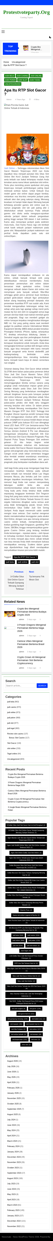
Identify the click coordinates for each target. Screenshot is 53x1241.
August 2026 (12, 1061)
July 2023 (11, 1183)
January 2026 (13, 1093)
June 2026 (11, 1072)
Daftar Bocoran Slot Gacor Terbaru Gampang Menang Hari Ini (26, 874)
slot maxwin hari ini (34, 1024)
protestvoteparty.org (26, 12)
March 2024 (12, 1141)
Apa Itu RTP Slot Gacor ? (25, 557)
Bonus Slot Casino (17, 738)
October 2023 (13, 1168)
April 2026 (11, 1082)
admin (9, 99)
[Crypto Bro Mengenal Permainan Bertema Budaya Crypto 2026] (25, 48)
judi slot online (33, 946)
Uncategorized (12, 84)
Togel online (12, 753)
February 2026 (13, 1088)
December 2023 (14, 1157)
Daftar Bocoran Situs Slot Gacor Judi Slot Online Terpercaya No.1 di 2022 (26, 866)
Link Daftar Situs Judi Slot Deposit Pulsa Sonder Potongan (26, 957)
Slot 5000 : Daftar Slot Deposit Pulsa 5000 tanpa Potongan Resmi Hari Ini (26, 1002)
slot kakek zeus (38, 1019)
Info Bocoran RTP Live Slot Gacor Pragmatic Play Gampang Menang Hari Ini (26, 929)
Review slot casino (15, 734)
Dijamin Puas (26, 910)
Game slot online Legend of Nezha (26, 915)
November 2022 (14, 1226)
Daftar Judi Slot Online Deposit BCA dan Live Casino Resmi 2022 (26, 881)
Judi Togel (26, 951)
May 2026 (11, 1077)
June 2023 (11, 1189)
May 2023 (11, 1194)
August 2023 (12, 1178)
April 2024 (11, 1135)
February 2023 (13, 1210)
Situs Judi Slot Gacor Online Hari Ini (26, 976)
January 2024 (13, 1152)
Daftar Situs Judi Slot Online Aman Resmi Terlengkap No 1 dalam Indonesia (26, 889)
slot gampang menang (17, 1019)
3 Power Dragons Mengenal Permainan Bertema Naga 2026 (31, 628)
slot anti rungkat (18, 1009)
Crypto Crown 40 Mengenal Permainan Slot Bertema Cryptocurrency (31, 660)
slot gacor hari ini (26, 1014)
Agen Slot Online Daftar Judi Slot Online (26, 853)
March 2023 (12, 1205)
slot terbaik (35, 1034)
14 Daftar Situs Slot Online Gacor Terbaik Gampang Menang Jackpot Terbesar (26, 831)
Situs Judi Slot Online (26, 981)
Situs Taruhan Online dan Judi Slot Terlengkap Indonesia (26, 995)
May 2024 (11, 1130)
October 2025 (13, 1104)
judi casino (22, 76)
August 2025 (12, 1114)
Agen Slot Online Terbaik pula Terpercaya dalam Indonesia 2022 (26, 859)
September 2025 (14, 1109)
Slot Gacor (11, 743)
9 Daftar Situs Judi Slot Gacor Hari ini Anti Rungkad (26, 825)
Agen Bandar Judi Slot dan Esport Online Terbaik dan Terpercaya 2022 (26, 839)
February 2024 (13, 1146)
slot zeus (35, 1039)
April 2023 (11, 1199)
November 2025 (14, 1098)
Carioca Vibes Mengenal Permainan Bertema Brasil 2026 (30, 644)
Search (42, 685)
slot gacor (35, 1009)
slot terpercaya (19, 1039)
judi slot (22, 80)
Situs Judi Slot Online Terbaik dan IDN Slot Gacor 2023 (26, 987)
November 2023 (14, 1162)
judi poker (10, 80)
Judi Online (9, 168)
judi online (36, 76)
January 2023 (13, 1215)
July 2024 (11, 1120)
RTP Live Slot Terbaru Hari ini (26, 963)
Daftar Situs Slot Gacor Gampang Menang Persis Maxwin (26, 904)
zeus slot (26, 1045)
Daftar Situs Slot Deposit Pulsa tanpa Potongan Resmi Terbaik (26, 896)
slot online (11, 748)
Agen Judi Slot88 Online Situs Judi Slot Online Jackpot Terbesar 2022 (26, 846)
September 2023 (14, 1173)
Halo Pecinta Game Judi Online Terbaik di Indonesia (26, 921)
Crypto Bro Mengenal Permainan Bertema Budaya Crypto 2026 (38, 48)
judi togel (35, 80)
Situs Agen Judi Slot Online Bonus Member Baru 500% (26, 970)
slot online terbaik (18, 1034)
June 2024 (11, 1125)
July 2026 (11, 1066)
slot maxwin (16, 1024)
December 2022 (14, 1221)
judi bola (9, 76)
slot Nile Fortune (18, 1029)
